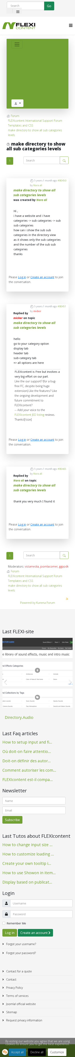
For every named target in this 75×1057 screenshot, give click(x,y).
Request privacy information (23, 1020)
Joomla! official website (20, 1004)
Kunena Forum (45, 603)
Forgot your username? (20, 944)
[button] (5, 1052)
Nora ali (37, 185)
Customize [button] (57, 1052)
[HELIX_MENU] (71, 25)
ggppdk (64, 566)
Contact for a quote (18, 971)
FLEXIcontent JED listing (29, 415)
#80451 (62, 306)
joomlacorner (49, 566)
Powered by (27, 603)
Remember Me (16, 923)
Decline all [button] (36, 1052)
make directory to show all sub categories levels (34, 192)
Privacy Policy (14, 987)
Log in (22, 277)
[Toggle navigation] (17, 44)
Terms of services (17, 996)
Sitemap (11, 1012)
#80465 (62, 469)
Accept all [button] (17, 1052)
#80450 (62, 180)
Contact (10, 979)
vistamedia (32, 566)
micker (37, 311)
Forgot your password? (20, 953)
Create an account (42, 277)
